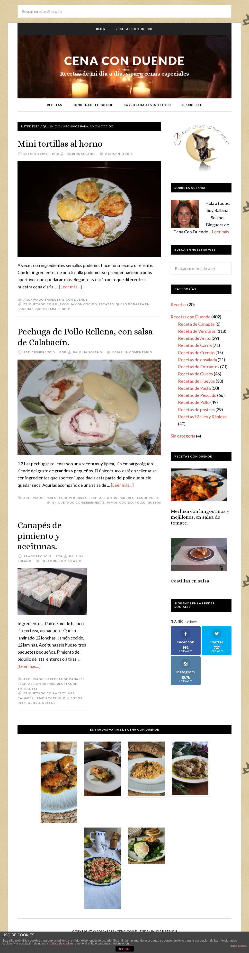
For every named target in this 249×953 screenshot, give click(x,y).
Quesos (154, 502)
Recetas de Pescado (197, 395)
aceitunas (65, 693)
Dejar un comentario (132, 352)
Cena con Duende (124, 60)
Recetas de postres (196, 409)
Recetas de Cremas (196, 352)
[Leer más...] (70, 286)
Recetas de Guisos (195, 373)
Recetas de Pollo (144, 498)
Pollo (140, 502)
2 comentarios (119, 154)
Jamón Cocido (84, 304)
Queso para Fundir (52, 309)
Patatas (106, 304)
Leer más (220, 231)
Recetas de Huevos (196, 381)
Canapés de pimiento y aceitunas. (40, 535)
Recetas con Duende (69, 299)
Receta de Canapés (67, 679)
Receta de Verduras (68, 498)
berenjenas (94, 502)
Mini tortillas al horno (60, 144)
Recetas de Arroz (194, 338)
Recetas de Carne (195, 345)
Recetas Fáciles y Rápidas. (203, 416)
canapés (25, 698)
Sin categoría (183, 435)
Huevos (62, 304)
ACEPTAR (124, 949)
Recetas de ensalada (197, 359)
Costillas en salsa (190, 581)
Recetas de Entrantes (198, 366)
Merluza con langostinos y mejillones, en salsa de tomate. (200, 517)
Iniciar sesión (164, 931)
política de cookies (61, 943)
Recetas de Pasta (194, 388)
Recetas (179, 304)
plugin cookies (239, 945)
